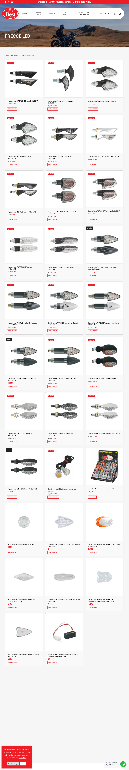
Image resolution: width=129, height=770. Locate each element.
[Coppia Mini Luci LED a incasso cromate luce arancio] (64, 466)
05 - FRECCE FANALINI (17, 55)
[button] (17, 110)
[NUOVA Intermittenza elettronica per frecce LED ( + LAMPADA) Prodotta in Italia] (64, 632)
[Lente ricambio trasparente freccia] (64, 522)
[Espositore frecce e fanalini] (104, 466)
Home (7, 55)
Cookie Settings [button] (12, 764)
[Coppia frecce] (24, 78)
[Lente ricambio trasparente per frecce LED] (104, 522)
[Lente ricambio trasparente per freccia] (64, 577)
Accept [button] (23, 764)
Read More (22, 758)
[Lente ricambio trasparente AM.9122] (24, 522)
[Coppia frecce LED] (104, 356)
